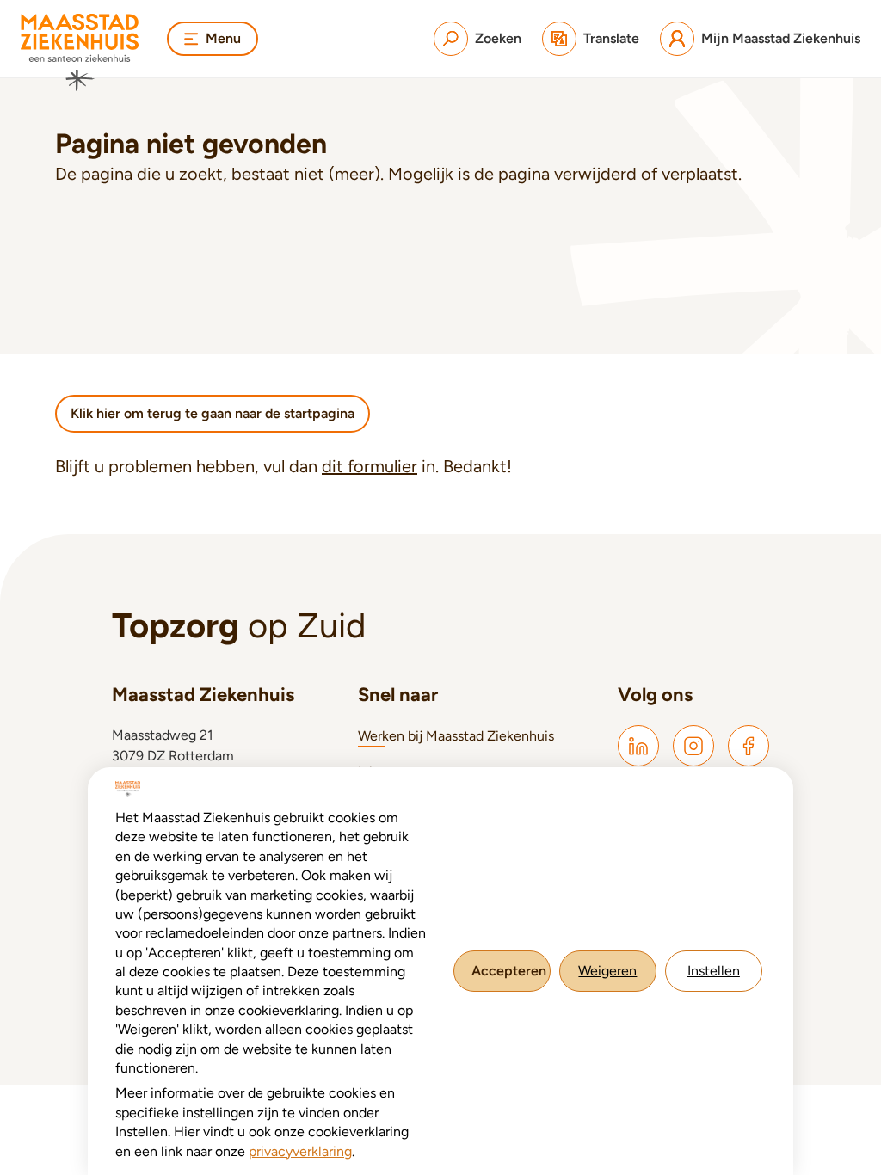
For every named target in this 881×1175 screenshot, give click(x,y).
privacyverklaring (300, 1151)
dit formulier (369, 466)
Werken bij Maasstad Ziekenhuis (456, 736)
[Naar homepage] (80, 52)
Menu (223, 38)
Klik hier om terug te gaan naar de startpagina (212, 413)
